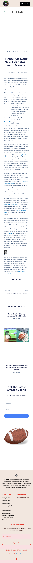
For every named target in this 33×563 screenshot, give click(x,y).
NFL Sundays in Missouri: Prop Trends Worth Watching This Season (16, 368)
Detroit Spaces (20, 554)
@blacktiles (21, 271)
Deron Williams (8, 122)
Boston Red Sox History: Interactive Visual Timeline (16, 315)
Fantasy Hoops (6, 503)
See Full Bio (7, 273)
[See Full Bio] (12, 273)
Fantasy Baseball (6, 510)
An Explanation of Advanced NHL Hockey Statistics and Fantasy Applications (8, 516)
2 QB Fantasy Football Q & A (8, 507)
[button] (16, 3)
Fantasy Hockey (6, 500)
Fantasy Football (6, 498)
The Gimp (9, 233)
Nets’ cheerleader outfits (11, 204)
